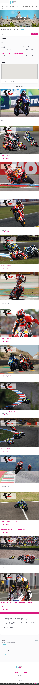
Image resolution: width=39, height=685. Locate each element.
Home (3, 6)
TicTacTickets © (19, 675)
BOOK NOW (34, 33)
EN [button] (30, 6)
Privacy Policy (19, 680)
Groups (26, 6)
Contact (13, 6)
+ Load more (3, 606)
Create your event (20, 6)
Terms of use (19, 678)
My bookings (8, 6)
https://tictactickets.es (19, 677)
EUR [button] (33, 6)
